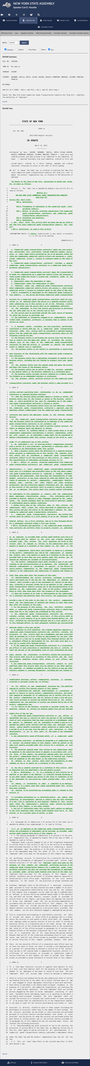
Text (52, 50)
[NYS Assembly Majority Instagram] (24, 15)
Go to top (4, 101)
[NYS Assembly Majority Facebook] (9, 15)
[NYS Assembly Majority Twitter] (17, 15)
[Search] (39, 15)
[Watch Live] (2, 15)
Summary (10, 50)
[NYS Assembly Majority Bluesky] (31, 15)
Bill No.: (4, 43)
